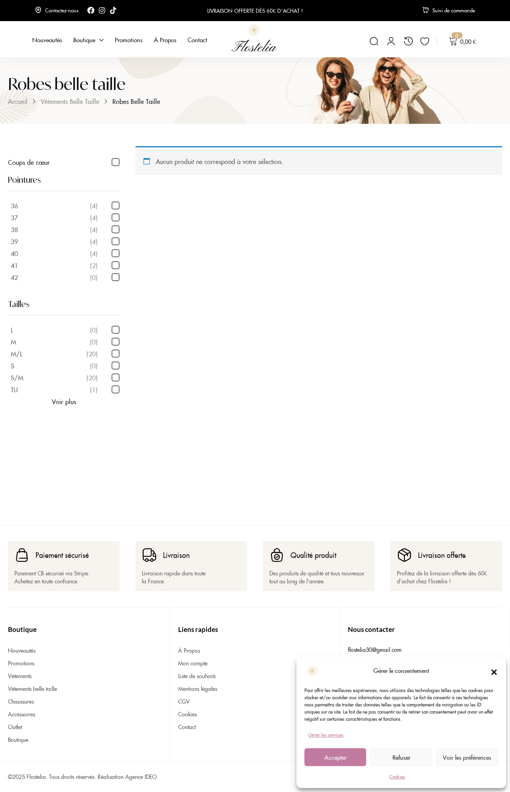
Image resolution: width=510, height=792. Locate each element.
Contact (187, 727)
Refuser (401, 757)
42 (54, 277)
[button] (494, 671)
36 (54, 205)
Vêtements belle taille (70, 101)
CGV (184, 701)
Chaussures (21, 701)
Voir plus (64, 401)
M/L (54, 353)
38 (54, 229)
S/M (54, 377)
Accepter (335, 757)
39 (54, 241)
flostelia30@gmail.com (375, 649)
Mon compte (193, 663)
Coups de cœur (29, 162)
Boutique (18, 739)
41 (54, 265)
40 (54, 253)
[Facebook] (90, 10)
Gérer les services (325, 734)
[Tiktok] (113, 10)
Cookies (397, 776)
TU (54, 389)
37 (54, 217)
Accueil (17, 101)
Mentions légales (197, 688)
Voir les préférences (467, 757)
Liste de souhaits (197, 676)
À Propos (189, 650)
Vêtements (19, 676)
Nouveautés (21, 650)
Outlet (15, 727)
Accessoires (21, 714)
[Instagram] (102, 10)
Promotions (21, 663)
